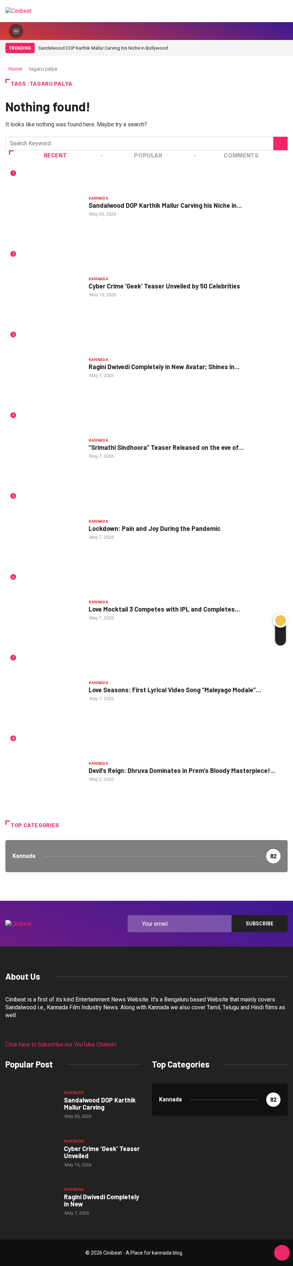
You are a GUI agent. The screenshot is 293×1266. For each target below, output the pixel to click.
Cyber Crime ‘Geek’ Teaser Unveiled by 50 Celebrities (164, 286)
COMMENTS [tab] (241, 155)
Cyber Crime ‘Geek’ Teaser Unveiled (102, 1152)
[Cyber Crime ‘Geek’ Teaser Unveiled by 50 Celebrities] (31, 1153)
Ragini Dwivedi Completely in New (101, 1200)
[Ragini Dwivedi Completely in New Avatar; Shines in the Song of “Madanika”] (31, 1201)
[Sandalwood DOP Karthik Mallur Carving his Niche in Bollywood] (31, 1104)
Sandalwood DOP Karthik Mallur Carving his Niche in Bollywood (103, 48)
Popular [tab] (148, 155)
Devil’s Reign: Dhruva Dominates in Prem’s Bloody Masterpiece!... (182, 770)
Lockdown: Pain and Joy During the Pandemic (154, 528)
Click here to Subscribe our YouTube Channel (60, 1044)
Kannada (98, 198)
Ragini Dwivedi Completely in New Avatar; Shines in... (164, 367)
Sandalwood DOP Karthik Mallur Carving (100, 1103)
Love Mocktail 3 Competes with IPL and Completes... (164, 609)
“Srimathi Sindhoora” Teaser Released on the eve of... (166, 447)
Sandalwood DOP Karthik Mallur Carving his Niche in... (165, 205)
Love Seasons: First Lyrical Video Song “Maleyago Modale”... (175, 690)
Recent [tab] (55, 155)
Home (15, 69)
